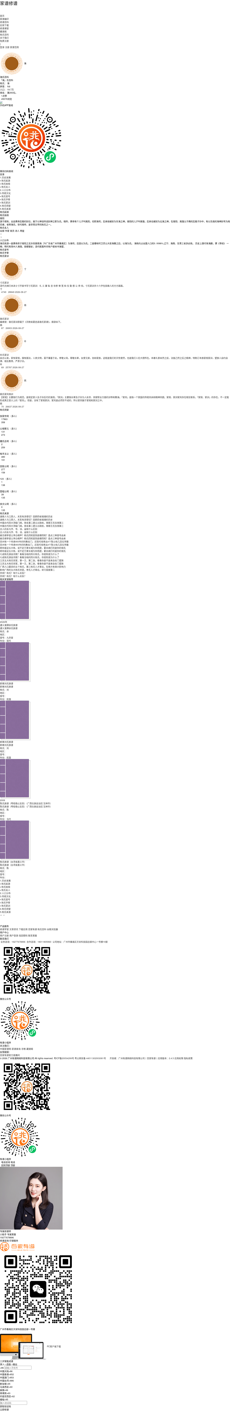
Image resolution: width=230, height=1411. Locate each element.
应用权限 (178, 1058)
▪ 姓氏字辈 (5, 199)
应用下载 (4, 25)
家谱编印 (4, 18)
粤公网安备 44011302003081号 (91, 1058)
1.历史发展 (5, 177)
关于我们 (4, 37)
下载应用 (23, 929)
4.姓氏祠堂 (5, 205)
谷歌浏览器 (52, 929)
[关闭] (0, 1332)
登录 (2, 47)
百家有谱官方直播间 (10, 1055)
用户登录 (13, 935)
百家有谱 (32, 929)
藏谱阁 (3, 31)
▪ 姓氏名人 (5, 186)
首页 (2, 15)
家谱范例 (14, 47)
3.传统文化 (5, 193)
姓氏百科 (4, 34)
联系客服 (32, 935)
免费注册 (4, 40)
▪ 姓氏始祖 (5, 183)
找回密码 (23, 935)
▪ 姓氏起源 (5, 180)
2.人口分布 (5, 189)
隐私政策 (188, 1058)
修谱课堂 (4, 28)
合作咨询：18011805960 (39, 941)
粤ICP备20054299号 (64, 1058)
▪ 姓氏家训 (5, 202)
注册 (7, 47)
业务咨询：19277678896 (13, 941)
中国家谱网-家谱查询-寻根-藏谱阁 (16, 1048)
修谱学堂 (4, 929)
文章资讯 (13, 929)
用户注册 (4, 935)
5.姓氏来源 (5, 208)
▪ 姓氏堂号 (5, 196)
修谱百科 (4, 22)
